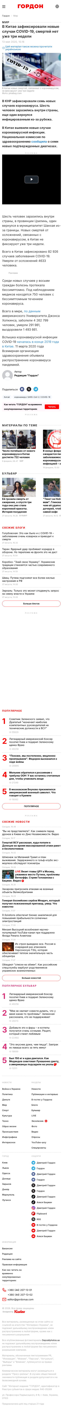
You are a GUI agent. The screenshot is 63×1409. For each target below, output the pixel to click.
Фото (34, 1126)
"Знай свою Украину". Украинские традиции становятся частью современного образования (28, 565)
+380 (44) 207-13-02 (20, 1294)
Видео (34, 1131)
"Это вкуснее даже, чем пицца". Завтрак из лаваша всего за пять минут (33, 1046)
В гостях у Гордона (41, 1099)
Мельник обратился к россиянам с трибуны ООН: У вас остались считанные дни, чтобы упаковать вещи (34, 775)
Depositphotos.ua (51, 1340)
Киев (4, 1162)
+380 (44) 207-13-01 (19, 1289)
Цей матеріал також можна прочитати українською (28, 48)
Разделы (36, 1082)
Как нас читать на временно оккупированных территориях (12, 1275)
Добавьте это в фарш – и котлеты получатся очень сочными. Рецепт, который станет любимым (30, 1030)
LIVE (33, 1115)
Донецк (6, 1178)
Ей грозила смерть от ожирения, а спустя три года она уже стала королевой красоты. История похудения (16, 505)
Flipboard (42, 1213)
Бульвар (9, 473)
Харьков (6, 1184)
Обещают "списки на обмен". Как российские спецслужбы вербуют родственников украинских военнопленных (29, 967)
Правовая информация (14, 1264)
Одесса (6, 1173)
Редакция (7, 1253)
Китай (7, 397)
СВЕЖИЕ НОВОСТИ (16, 821)
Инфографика (9, 1137)
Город (5, 1156)
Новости (6, 1082)
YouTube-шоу (38, 1142)
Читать (52, 406)
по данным (32, 311)
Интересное (8, 1142)
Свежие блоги (13, 527)
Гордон (6, 15)
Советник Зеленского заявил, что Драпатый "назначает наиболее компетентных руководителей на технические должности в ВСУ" (29, 723)
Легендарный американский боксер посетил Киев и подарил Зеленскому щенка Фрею (31, 742)
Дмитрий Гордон (46, 1162)
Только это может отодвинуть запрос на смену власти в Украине (30, 592)
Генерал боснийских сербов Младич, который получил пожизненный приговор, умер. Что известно (31, 903)
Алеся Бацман (44, 1202)
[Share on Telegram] (35, 389)
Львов (5, 1168)
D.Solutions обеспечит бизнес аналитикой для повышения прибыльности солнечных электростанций (29, 918)
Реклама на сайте (11, 1259)
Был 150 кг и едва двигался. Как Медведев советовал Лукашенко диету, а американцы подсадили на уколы (34, 1061)
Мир (15, 15)
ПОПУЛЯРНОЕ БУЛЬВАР (19, 985)
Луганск (6, 1200)
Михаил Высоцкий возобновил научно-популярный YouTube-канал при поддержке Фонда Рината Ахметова (28, 932)
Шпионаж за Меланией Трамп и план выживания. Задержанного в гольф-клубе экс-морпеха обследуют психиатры (30, 860)
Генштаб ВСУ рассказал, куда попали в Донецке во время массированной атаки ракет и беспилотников (31, 845)
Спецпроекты (38, 1147)
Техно (5, 1121)
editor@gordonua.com (20, 1299)
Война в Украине (11, 1089)
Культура (7, 1115)
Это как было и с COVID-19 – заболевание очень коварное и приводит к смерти (28, 536)
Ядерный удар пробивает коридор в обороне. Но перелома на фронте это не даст (30, 551)
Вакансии (7, 1248)
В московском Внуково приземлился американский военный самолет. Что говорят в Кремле (32, 792)
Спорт (5, 1110)
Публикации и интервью (44, 1094)
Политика (7, 1094)
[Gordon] (30, 6)
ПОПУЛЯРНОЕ (12, 710)
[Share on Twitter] (29, 389)
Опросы (35, 1137)
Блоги (34, 1105)
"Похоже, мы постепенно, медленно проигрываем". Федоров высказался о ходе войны (33, 758)
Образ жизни (9, 1126)
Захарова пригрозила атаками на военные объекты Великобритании (27, 890)
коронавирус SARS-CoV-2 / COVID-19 (32, 397)
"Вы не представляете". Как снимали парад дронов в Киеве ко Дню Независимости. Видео (31, 833)
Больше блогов (31, 603)
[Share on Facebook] (22, 389)
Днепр (5, 1189)
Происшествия (10, 1131)
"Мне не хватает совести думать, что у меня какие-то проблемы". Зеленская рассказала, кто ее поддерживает (32, 1013)
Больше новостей (31, 978)
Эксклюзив (37, 1121)
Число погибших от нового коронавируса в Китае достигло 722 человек (18, 454)
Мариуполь (8, 1194)
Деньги (6, 1099)
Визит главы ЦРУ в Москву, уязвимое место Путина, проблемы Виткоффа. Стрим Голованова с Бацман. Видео (31, 876)
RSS (39, 1219)
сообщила (39, 141)
